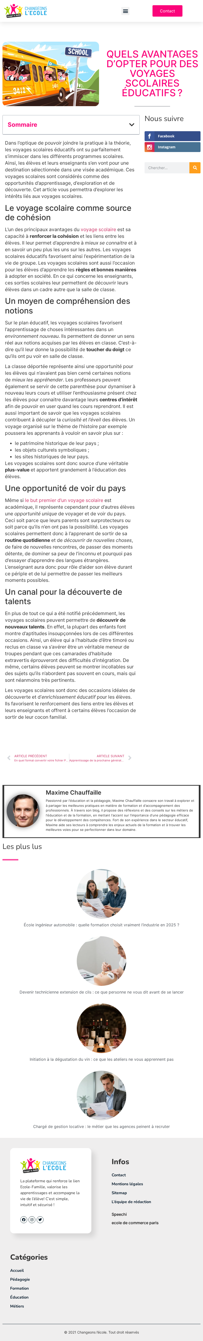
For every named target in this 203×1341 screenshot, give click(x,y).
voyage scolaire (98, 229)
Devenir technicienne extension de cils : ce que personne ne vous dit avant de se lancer (102, 992)
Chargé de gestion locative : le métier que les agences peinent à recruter (101, 1126)
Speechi (119, 1214)
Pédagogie (20, 1279)
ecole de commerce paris (135, 1222)
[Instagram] (31, 1219)
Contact (119, 1175)
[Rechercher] (195, 167)
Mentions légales (127, 1184)
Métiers (17, 1306)
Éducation (19, 1297)
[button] (125, 11)
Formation (19, 1288)
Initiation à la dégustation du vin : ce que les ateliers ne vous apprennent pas (102, 1059)
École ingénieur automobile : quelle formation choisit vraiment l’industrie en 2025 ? (101, 924)
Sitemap (119, 1193)
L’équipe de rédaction (131, 1202)
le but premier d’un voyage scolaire (64, 500)
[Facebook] (23, 1219)
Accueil (17, 1270)
